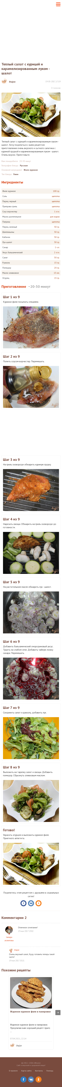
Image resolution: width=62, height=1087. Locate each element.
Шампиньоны (8, 232)
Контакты (39, 1071)
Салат (5, 257)
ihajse (16, 950)
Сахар (5, 247)
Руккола (6, 262)
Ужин (15, 174)
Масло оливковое (10, 273)
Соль (4, 196)
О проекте (13, 1071)
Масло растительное (11, 216)
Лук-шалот (7, 242)
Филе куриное (31, 170)
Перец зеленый (9, 227)
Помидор (6, 267)
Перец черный (9, 201)
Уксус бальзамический (12, 252)
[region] (31, 431)
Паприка (6, 221)
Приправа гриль (9, 206)
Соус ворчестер (9, 211)
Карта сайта (26, 1071)
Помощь (49, 1071)
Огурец (5, 278)
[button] (58, 4)
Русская (24, 165)
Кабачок (6, 237)
